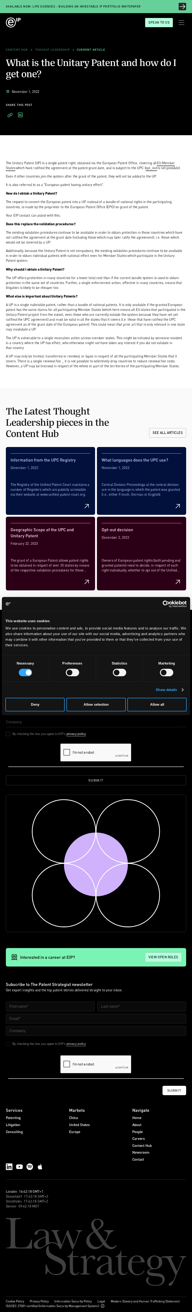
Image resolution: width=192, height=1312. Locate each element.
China (73, 1118)
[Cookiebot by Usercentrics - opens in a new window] (166, 603)
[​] (10, 115)
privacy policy (76, 734)
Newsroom (140, 1152)
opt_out (151, 168)
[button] (181, 23)
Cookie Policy (15, 1301)
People (137, 1132)
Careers (138, 1138)
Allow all (157, 704)
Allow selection (96, 704)
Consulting (14, 1132)
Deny (35, 704)
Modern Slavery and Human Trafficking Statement (145, 1301)
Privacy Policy (39, 1301)
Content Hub (141, 1145)
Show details (166, 690)
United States (79, 1125)
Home (136, 1118)
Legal (101, 1301)
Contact (138, 1159)
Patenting (13, 1118)
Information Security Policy (73, 1301)
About (136, 1125)
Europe (74, 1132)
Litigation (13, 1125)
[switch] (72, 672)
